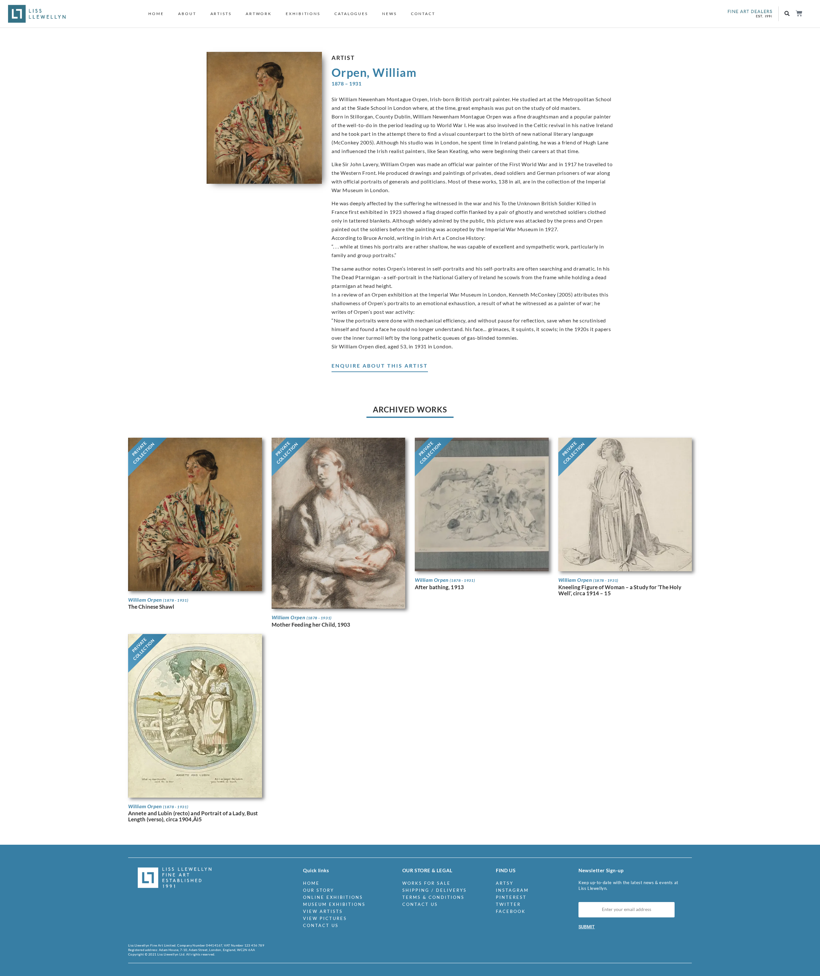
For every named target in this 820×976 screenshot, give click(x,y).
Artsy (504, 883)
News (389, 13)
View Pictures (325, 918)
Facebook (511, 911)
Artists (221, 13)
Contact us (321, 925)
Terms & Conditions (433, 897)
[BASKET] (798, 13)
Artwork (259, 13)
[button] (787, 14)
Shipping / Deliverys (434, 890)
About (187, 13)
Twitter (508, 904)
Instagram (512, 890)
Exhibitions (303, 13)
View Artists (323, 911)
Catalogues (351, 13)
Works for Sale (426, 883)
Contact (423, 13)
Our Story (318, 890)
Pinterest (511, 897)
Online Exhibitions (333, 897)
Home (156, 13)
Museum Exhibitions (334, 904)
